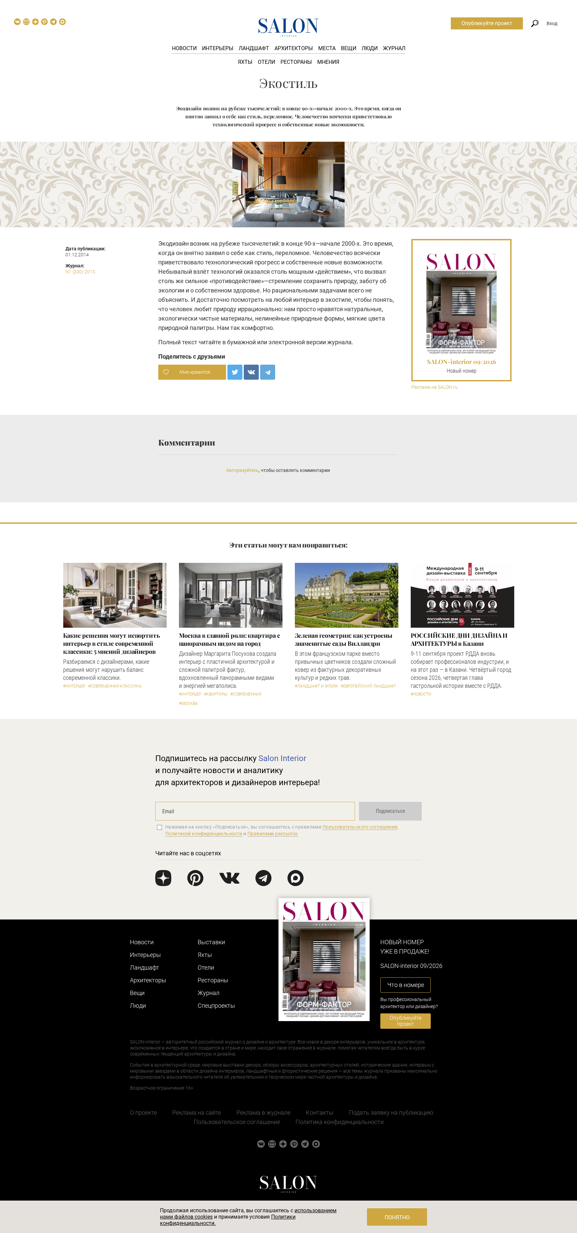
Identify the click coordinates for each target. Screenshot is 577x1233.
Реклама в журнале (263, 1112)
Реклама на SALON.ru (434, 387)
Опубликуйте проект (486, 23)
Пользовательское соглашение (237, 1121)
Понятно (397, 1217)
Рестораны (296, 62)
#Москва (188, 704)
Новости (184, 48)
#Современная (245, 694)
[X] (234, 372)
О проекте (143, 1112)
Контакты (320, 1112)
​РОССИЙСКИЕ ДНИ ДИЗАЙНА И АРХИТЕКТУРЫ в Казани (459, 639)
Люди (370, 48)
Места (327, 48)
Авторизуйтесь (242, 470)
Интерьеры (217, 48)
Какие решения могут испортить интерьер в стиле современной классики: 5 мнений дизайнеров (111, 643)
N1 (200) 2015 (80, 271)
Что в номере (405, 984)
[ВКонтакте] (251, 372)
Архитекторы (293, 48)
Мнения (328, 62)
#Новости (421, 694)
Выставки (211, 942)
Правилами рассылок (272, 833)
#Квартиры (215, 694)
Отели (266, 62)
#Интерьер (74, 686)
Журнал (394, 48)
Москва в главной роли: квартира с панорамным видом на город (229, 639)
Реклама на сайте (196, 1112)
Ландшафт (254, 48)
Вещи (348, 48)
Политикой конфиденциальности (203, 833)
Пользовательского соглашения (360, 827)
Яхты (245, 62)
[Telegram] (267, 372)
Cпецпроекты (216, 1005)
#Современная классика (115, 686)
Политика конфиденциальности (340, 1121)
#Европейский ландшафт (368, 686)
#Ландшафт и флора (316, 686)
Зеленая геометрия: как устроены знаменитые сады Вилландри (343, 639)
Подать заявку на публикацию (391, 1112)
